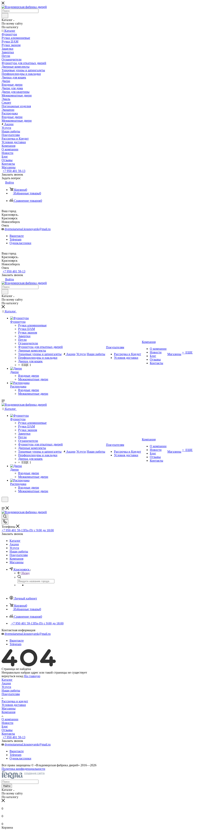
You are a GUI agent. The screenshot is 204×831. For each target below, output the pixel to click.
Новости (7, 723)
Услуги (6, 687)
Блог (5, 726)
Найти (6, 785)
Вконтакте (17, 236)
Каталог (7, 679)
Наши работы (11, 690)
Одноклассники (20, 243)
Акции (6, 683)
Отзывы (7, 730)
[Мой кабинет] (3, 504)
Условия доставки (14, 705)
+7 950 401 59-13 (14, 171)
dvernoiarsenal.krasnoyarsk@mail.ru (28, 229)
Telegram (15, 239)
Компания (8, 712)
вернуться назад (12, 676)
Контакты (8, 733)
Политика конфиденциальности (23, 768)
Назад (25, 573)
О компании (10, 719)
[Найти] (5, 15)
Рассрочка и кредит (15, 701)
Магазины (9, 708)
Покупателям (11, 694)
